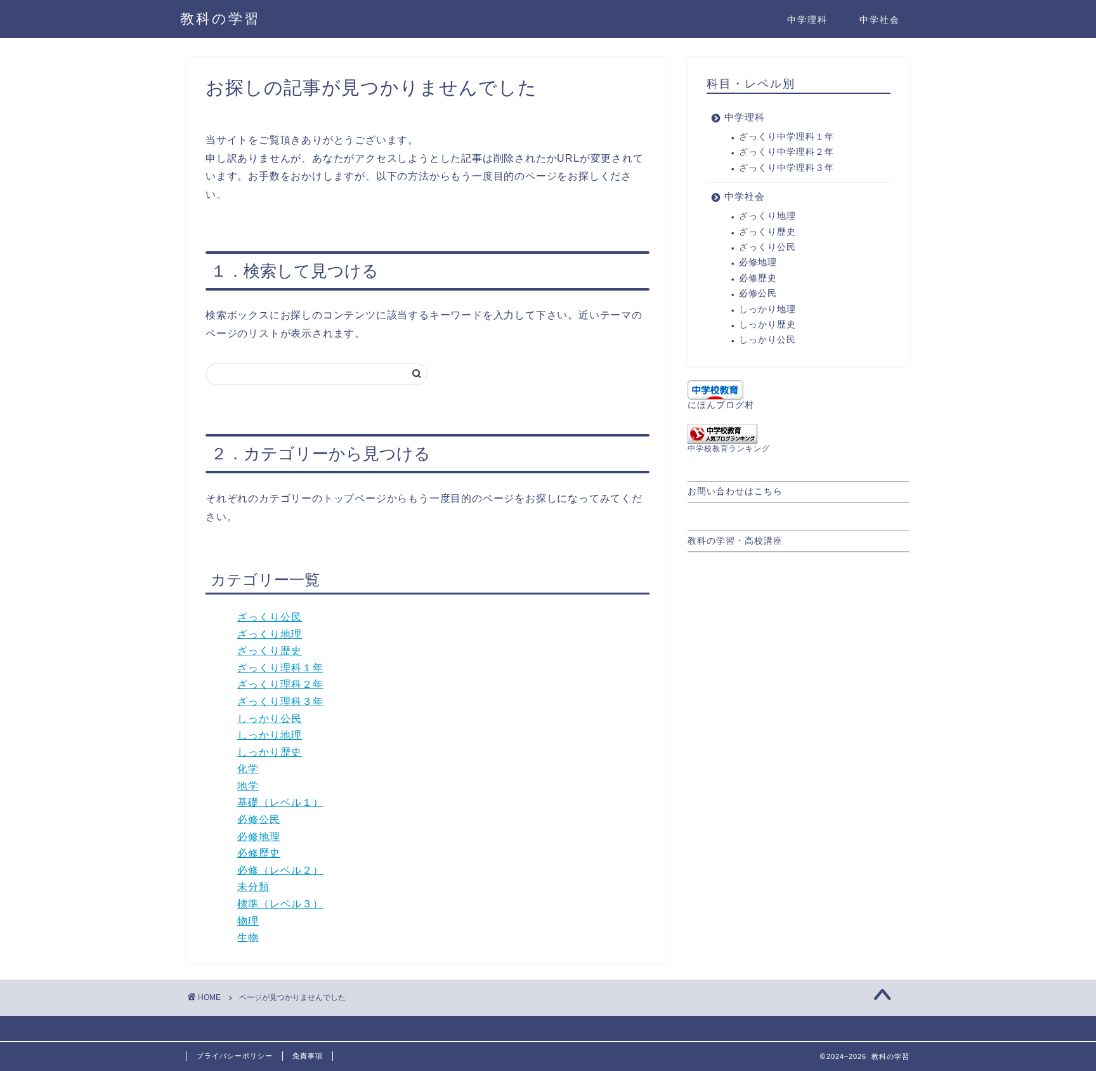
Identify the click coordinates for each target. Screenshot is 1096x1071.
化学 (248, 768)
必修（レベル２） (280, 870)
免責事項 (307, 1056)
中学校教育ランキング (729, 448)
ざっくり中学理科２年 (786, 152)
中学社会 (879, 19)
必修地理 (258, 836)
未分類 (253, 886)
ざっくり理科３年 (280, 701)
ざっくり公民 (269, 617)
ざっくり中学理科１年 (786, 136)
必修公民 (258, 819)
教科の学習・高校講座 (735, 541)
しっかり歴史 (269, 752)
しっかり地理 (269, 735)
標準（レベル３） (280, 903)
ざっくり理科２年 (280, 684)
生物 (248, 937)
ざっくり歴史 (269, 650)
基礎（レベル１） (280, 802)
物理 (248, 921)
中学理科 (807, 19)
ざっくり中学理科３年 (786, 168)
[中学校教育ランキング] (799, 434)
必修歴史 (258, 853)
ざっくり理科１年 (280, 667)
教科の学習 (220, 18)
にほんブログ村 (721, 405)
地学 (248, 785)
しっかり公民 (269, 718)
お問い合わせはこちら (735, 491)
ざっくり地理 (269, 634)
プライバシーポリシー (235, 1056)
